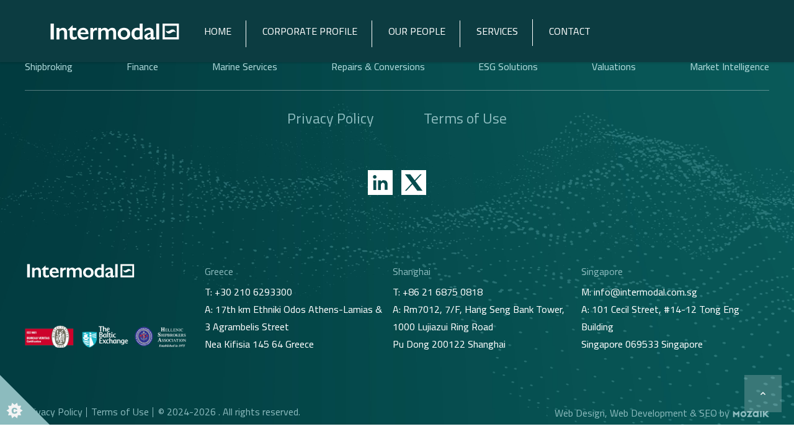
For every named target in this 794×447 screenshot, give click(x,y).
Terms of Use (465, 118)
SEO (708, 412)
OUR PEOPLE (416, 31)
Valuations (614, 66)
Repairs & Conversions (378, 66)
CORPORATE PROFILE (309, 31)
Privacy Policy (330, 118)
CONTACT (570, 31)
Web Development (648, 412)
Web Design (580, 412)
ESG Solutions (508, 66)
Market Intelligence (729, 66)
